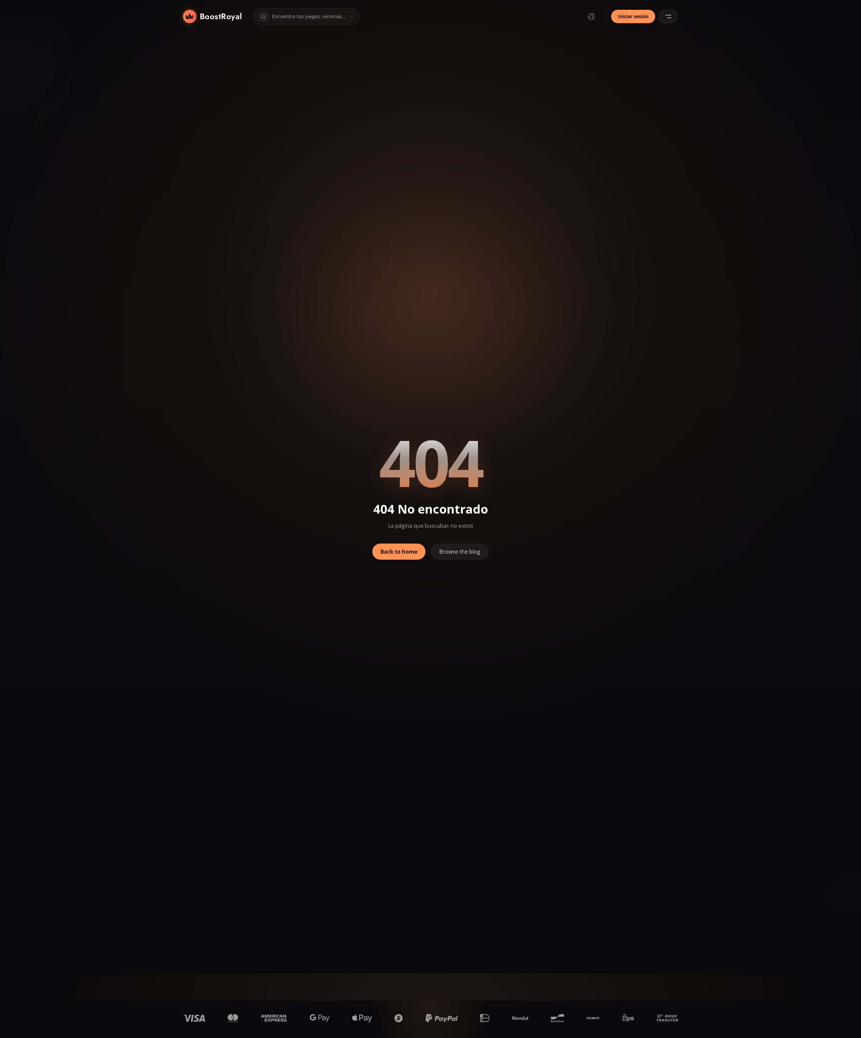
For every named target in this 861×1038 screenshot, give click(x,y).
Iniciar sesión (633, 16)
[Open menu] (668, 16)
